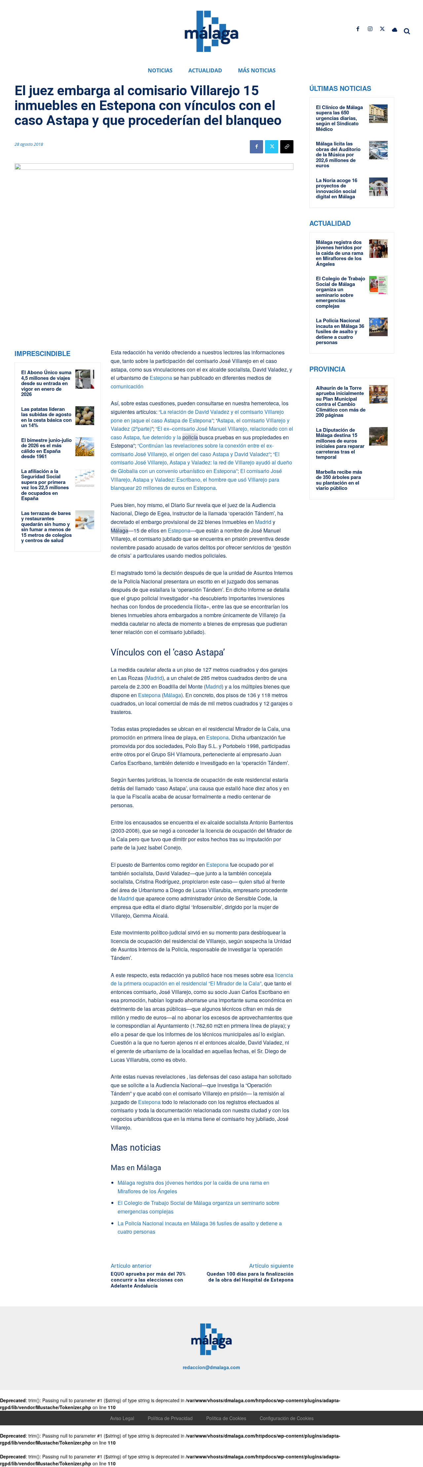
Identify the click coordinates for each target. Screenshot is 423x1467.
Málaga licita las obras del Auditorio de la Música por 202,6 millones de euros (338, 154)
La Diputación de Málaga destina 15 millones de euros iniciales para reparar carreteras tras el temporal (340, 443)
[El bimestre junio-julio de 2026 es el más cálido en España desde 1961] (85, 446)
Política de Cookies (226, 1418)
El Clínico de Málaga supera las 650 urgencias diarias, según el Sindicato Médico (339, 118)
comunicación (127, 386)
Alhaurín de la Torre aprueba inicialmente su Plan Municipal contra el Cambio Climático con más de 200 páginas (340, 401)
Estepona (161, 377)
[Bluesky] (394, 28)
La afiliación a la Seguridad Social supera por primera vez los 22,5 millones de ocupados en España (45, 484)
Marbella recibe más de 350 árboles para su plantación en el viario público (339, 480)
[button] (407, 31)
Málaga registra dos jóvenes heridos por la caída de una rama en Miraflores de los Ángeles (339, 252)
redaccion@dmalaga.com (211, 1367)
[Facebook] (357, 28)
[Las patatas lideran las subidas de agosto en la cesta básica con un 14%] (85, 415)
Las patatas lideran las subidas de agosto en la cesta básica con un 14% (46, 417)
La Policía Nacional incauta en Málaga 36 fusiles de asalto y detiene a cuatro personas (340, 331)
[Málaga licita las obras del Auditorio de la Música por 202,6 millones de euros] (378, 150)
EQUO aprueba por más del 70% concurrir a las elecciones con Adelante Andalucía (148, 1280)
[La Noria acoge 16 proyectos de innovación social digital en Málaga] (378, 187)
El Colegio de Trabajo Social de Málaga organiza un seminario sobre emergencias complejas (340, 292)
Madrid (263, 522)
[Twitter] (382, 28)
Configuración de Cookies (287, 1418)
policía (190, 437)
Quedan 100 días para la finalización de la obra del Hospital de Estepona (250, 1277)
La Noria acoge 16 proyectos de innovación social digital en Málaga (336, 188)
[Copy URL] (286, 146)
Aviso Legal (122, 1418)
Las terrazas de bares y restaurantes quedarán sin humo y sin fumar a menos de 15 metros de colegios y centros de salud (46, 526)
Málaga (119, 530)
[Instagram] (369, 28)
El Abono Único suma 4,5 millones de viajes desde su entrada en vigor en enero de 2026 (46, 383)
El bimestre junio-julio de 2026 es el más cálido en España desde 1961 (46, 448)
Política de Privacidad (170, 1418)
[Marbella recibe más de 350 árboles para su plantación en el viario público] (378, 478)
